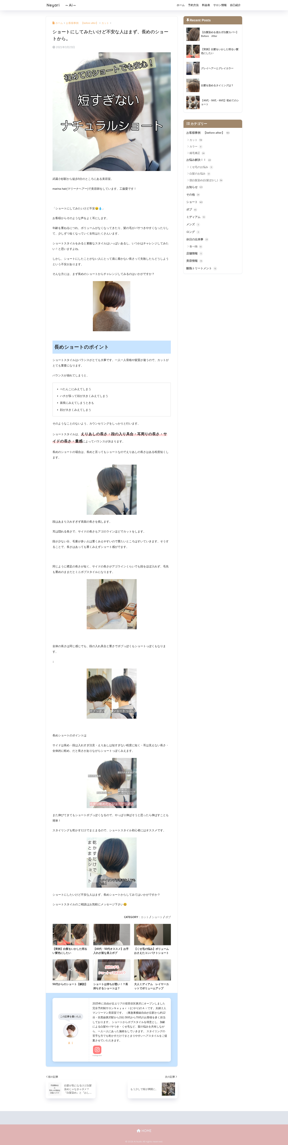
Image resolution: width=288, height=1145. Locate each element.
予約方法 (193, 5)
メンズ (192, 224)
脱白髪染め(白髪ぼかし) (206, 180)
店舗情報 (194, 253)
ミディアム (195, 217)
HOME (146, 1131)
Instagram (97, 1055)
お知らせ (194, 187)
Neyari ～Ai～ (61, 5)
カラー (195, 146)
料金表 (206, 5)
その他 (192, 194)
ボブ (168, 917)
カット (145, 917)
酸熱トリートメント (201, 268)
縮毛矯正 (197, 153)
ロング (192, 231)
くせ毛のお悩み (201, 167)
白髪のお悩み (200, 173)
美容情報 (194, 260)
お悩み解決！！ (198, 159)
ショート (157, 917)
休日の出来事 (197, 239)
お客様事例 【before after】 (208, 132)
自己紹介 (235, 5)
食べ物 (196, 246)
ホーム (181, 5)
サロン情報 (220, 5)
